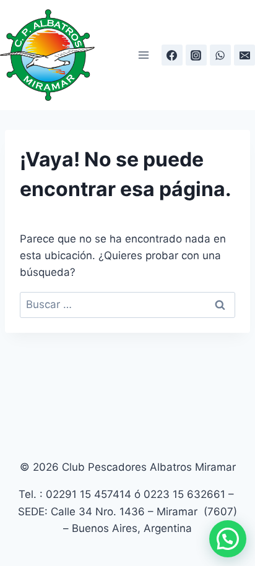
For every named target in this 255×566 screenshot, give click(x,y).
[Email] (244, 55)
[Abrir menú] (143, 55)
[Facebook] (172, 55)
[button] (227, 538)
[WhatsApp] (220, 55)
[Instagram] (196, 55)
